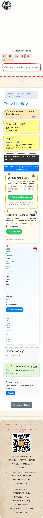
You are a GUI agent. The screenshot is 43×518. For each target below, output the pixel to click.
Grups (23, 460)
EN (10, 56)
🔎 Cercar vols (14, 232)
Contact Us (21, 483)
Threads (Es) (15, 508)
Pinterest (29, 508)
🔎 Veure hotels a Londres (21, 197)
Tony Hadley (16, 104)
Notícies (12, 460)
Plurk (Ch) (21, 512)
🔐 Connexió (8, 60)
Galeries (27, 464)
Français (20, 117)
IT (22, 56)
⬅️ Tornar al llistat (21, 405)
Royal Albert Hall (15, 97)
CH (28, 56)
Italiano (7, 117)
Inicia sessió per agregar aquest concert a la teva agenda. (21, 168)
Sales (21, 468)
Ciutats (15, 464)
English (13, 117)
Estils (32, 460)
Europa (10, 94)
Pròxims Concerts (21, 456)
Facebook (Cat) (21, 489)
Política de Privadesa (21, 476)
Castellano (27, 117)
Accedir (11, 393)
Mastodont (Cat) (21, 501)
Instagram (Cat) (22, 497)
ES (4, 56)
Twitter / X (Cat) (21, 493)
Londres (29, 94)
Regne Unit (19, 94)
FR (16, 56)
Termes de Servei (21, 479)
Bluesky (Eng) (21, 504)
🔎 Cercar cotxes (14, 310)
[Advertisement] (21, 26)
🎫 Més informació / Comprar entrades (20, 158)
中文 (33, 117)
